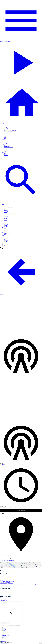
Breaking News (6, 153)
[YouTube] (3, 245)
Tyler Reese (5, 138)
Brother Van (5, 132)
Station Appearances (7, 146)
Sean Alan (5, 137)
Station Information (7, 150)
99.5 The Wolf (2, 464)
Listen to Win (6, 141)
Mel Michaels (6, 133)
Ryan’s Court (6, 140)
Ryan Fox (5, 126)
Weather (5, 154)
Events (3, 144)
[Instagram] (4, 244)
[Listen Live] (21, 315)
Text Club (5, 156)
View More (21, 379)
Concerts (5, 145)
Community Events (6, 148)
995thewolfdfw (10, 625)
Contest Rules (6, 143)
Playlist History (6, 157)
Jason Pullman (6, 128)
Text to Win (5, 142)
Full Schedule (6, 124)
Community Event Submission (8, 147)
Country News (6, 155)
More (3, 152)
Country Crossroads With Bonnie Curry (10, 130)
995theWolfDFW (5, 625)
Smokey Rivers (6, 127)
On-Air (3, 123)
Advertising (5, 151)
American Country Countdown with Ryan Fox (10, 131)
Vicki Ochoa (5, 129)
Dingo (4, 134)
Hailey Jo (5, 136)
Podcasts (3, 139)
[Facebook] (3, 627)
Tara (4, 125)
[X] (3, 243)
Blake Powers (6, 135)
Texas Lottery (6, 158)
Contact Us (3, 149)
